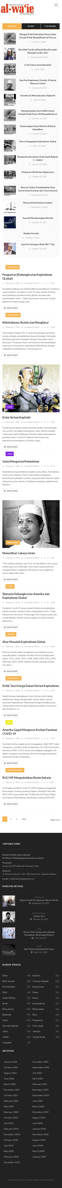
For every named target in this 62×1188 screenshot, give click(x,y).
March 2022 (10, 1084)
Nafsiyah (6, 1014)
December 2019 (40, 1112)
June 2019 (37, 1123)
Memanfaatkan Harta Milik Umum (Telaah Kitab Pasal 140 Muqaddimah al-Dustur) (38, 114)
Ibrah (39, 946)
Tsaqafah (6, 1042)
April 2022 (37, 1078)
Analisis (11, 634)
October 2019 (11, 1117)
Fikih (39, 929)
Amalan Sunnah (31, 233)
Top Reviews (50, 26)
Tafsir (5, 1031)
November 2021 (40, 1089)
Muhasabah (12, 542)
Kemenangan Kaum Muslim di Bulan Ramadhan (37, 128)
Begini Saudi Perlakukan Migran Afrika (39, 900)
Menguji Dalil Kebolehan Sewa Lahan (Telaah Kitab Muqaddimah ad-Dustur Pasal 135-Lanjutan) (37, 37)
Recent (31, 26)
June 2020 (37, 1101)
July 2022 (37, 1073)
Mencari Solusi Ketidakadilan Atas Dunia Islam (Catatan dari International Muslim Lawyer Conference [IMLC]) (37, 190)
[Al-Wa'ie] (18, 9)
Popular (12, 26)
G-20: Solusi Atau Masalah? (37, 65)
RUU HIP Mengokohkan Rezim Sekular (26, 777)
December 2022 (40, 1062)
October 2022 (11, 1067)
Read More (12, 308)
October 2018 (11, 1140)
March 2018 (38, 1151)
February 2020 (11, 1112)
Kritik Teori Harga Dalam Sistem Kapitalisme (30, 686)
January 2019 (39, 1129)
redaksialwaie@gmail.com (21, 878)
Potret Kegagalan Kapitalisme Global (37, 141)
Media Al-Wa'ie (33, 283)
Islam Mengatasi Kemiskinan (20, 461)
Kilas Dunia (39, 897)
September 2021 (40, 1095)
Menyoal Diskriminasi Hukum (37, 202)
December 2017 (12, 1162)
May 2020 (9, 1106)
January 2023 (10, 1062)
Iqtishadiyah (13, 678)
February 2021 (11, 1101)
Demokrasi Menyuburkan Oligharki (37, 95)
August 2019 (38, 1117)
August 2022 (10, 1073)
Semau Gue (39, 916)
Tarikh (5, 1037)
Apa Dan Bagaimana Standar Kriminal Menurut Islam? (37, 82)
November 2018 (40, 1134)
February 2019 (11, 1129)
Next (24, 819)
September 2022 (40, 1067)
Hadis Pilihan (8, 998)
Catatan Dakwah (39, 913)
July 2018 (8, 1145)
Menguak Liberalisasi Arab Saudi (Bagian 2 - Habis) (37, 158)
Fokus (10, 586)
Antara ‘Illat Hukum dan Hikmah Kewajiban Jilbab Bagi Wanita (39, 933)
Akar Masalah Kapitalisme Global (23, 642)
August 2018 (38, 1140)
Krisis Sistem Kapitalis (16, 417)
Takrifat (36, 1031)
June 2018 (37, 1145)
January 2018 (39, 1156)
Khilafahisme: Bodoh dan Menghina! (25, 322)
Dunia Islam (38, 986)
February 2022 (39, 1084)
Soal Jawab (37, 1026)
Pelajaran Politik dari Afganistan (38, 172)
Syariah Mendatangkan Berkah (38, 218)
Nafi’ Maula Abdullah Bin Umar (39, 949)
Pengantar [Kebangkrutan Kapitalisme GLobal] (27, 276)
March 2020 (38, 1106)
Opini (9, 407)
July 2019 (8, 1123)
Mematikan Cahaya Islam (18, 553)
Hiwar (35, 998)
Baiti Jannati (8, 981)
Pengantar (12, 267)
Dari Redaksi (13, 315)
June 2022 (9, 1078)
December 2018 (12, 1134)
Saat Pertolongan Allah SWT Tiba (38, 244)
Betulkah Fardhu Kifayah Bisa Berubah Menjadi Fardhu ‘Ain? (38, 51)
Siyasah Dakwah (15, 770)
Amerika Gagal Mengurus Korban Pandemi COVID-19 (29, 731)
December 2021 (12, 1089)
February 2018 (11, 1156)
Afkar (5, 975)
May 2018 (9, 1151)
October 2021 (11, 1095)
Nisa (9, 722)
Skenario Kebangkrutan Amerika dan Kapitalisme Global (26, 596)
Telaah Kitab (38, 1037)
